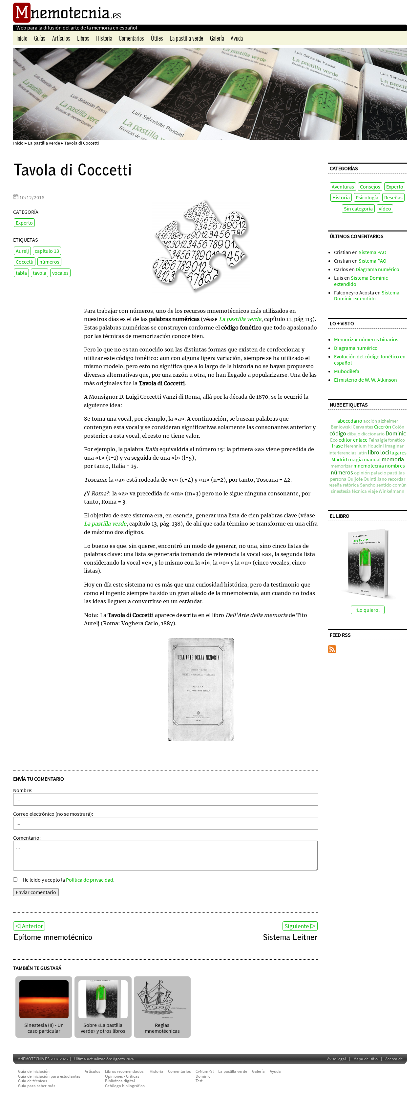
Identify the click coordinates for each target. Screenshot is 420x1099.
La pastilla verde (186, 38)
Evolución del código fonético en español (370, 359)
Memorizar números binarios (366, 339)
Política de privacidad (89, 879)
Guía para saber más (36, 1086)
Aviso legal (336, 1059)
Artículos (61, 38)
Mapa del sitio (365, 1059)
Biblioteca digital (120, 1081)
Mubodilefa (346, 371)
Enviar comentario (36, 892)
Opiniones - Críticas (122, 1076)
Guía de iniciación (34, 1071)
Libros (83, 38)
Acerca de (394, 1059)
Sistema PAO (373, 252)
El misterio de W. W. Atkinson (365, 379)
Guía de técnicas (32, 1081)
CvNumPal (205, 1071)
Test (199, 1081)
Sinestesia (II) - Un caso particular (44, 1028)
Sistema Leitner (290, 938)
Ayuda (237, 38)
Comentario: (27, 837)
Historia (104, 38)
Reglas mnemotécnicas (162, 1028)
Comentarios (131, 38)
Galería (217, 38)
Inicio (21, 38)
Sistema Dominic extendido (361, 280)
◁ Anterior (29, 926)
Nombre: (22, 790)
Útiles (157, 38)
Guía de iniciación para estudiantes (49, 1076)
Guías (39, 38)
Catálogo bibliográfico (125, 1086)
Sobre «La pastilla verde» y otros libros (103, 1028)
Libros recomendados (124, 1071)
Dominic (203, 1076)
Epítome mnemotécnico (52, 938)
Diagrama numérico (377, 269)
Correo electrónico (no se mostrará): (53, 813)
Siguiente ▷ (300, 926)
